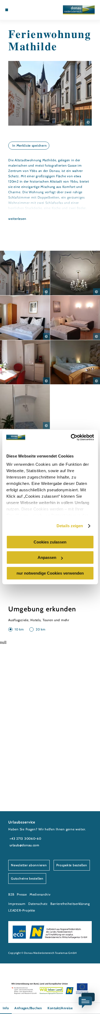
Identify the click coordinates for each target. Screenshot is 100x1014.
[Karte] (18, 10)
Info (6, 1008)
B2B (11, 894)
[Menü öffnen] (6, 10)
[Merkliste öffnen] (23, 10)
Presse (22, 894)
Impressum (17, 904)
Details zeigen (70, 526)
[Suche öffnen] (27, 10)
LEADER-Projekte (21, 910)
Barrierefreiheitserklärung (70, 904)
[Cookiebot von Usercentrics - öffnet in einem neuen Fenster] (71, 437)
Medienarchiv (40, 894)
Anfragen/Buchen (28, 1008)
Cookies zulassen (50, 542)
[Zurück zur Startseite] (79, 9)
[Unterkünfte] (14, 10)
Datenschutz (38, 904)
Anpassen (47, 557)
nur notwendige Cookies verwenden (50, 573)
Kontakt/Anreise (60, 1008)
